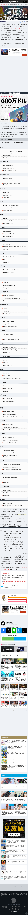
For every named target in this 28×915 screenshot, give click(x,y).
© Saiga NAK (14, 911)
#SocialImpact (6, 573)
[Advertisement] (14, 76)
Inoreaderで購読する (20, 639)
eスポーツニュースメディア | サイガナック (14, 904)
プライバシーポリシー (5, 888)
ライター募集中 (13, 888)
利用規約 (20, 886)
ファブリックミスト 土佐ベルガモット (20, 710)
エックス (9, 631)
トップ (3, 886)
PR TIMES (26, 553)
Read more (23, 611)
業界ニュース (3, 21)
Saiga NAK (14, 2)
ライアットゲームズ (15, 28)
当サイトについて (8, 886)
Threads (24, 631)
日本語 (24, 1)
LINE (14, 631)
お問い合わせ (15, 886)
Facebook (3, 631)
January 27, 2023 (8, 587)
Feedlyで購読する (7, 639)
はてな (19, 630)
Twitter (27, 124)
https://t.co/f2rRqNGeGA (8, 581)
